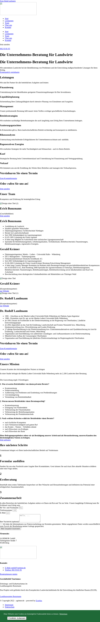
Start (6, 19)
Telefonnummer (6, 510)
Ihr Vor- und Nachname (9, 508)
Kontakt (8, 27)
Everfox (39, 601)
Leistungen (9, 21)
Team (7, 23)
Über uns (8, 25)
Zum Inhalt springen (8, 1)
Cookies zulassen (16, 618)
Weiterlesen (63, 614)
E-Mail (3, 513)
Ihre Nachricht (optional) (10, 522)
